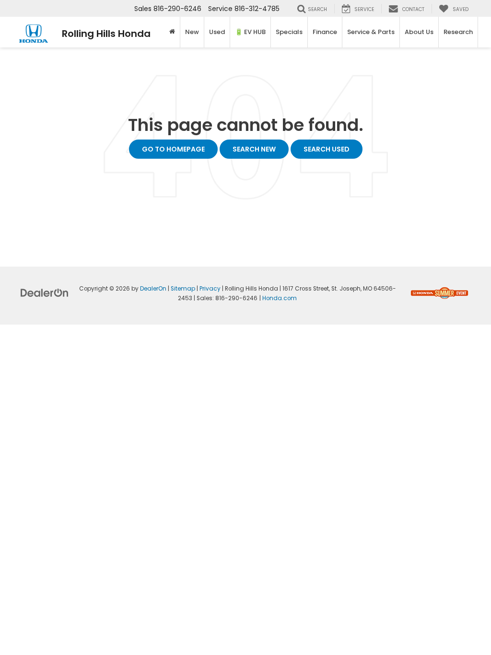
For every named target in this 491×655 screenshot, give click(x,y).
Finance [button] (325, 31)
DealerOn (153, 288)
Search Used (327, 149)
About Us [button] (419, 31)
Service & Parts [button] (371, 31)
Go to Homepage (173, 149)
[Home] (172, 32)
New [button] (192, 31)
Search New (254, 149)
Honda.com (279, 298)
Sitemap (183, 288)
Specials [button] (289, 31)
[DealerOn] (44, 292)
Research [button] (458, 31)
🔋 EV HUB (250, 31)
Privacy (210, 288)
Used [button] (217, 31)
